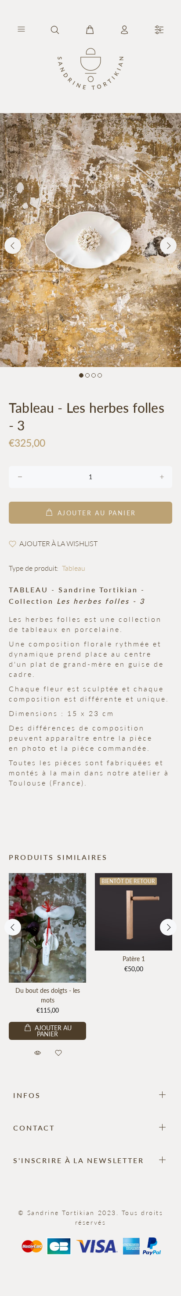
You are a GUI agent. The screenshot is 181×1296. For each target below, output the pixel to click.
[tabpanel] (90, 240)
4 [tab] (100, 375)
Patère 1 (134, 958)
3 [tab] (93, 375)
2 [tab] (87, 375)
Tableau (73, 568)
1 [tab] (81, 375)
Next (168, 245)
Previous (12, 245)
